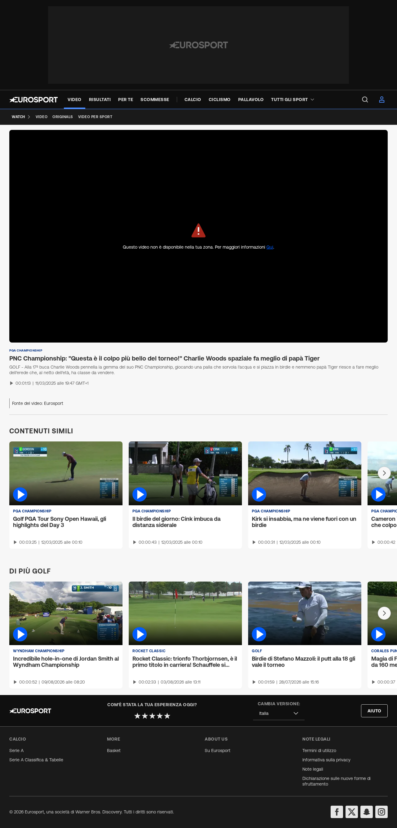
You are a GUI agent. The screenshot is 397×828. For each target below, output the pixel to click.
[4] (159, 716)
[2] (145, 716)
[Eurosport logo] (33, 100)
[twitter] (352, 812)
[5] (167, 716)
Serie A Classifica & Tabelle (36, 759)
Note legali (312, 769)
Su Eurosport (217, 750)
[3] (152, 716)
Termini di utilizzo (319, 750)
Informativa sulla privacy (326, 759)
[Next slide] (384, 473)
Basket (114, 750)
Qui (269, 247)
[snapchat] (366, 812)
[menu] (365, 99)
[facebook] (337, 812)
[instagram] (381, 812)
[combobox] (279, 713)
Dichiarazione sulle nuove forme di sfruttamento (336, 781)
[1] (137, 716)
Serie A (16, 750)
